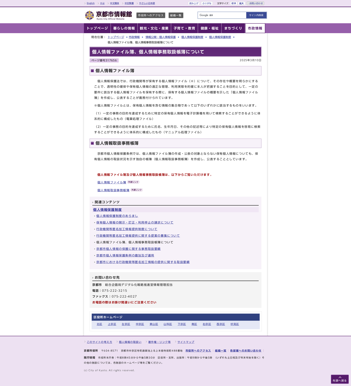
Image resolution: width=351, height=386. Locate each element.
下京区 (182, 324)
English (91, 3)
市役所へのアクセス (151, 15)
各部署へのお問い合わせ (246, 350)
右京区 (207, 324)
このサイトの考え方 (99, 342)
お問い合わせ (256, 3)
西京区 (221, 324)
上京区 (112, 324)
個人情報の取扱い (130, 342)
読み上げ (193, 3)
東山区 (154, 324)
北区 (99, 324)
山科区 (168, 324)
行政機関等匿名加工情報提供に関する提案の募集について (138, 235)
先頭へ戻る (340, 380)
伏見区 (235, 324)
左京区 (126, 324)
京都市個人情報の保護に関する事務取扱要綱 (128, 248)
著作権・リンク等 (159, 342)
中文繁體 (129, 3)
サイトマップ (186, 342)
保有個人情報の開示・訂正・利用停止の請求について (134, 222)
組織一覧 (176, 15)
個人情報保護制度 (192, 37)
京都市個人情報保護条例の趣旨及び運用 (125, 255)
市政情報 (134, 37)
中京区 (140, 324)
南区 (194, 324)
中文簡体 (114, 3)
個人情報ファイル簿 (111, 182)
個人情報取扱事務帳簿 (113, 190)
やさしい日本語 (147, 3)
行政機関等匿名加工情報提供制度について (126, 229)
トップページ (116, 37)
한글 (102, 3)
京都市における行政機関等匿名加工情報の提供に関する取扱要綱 (143, 262)
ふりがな (206, 3)
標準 (233, 3)
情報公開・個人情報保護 (161, 37)
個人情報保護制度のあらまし (117, 215)
